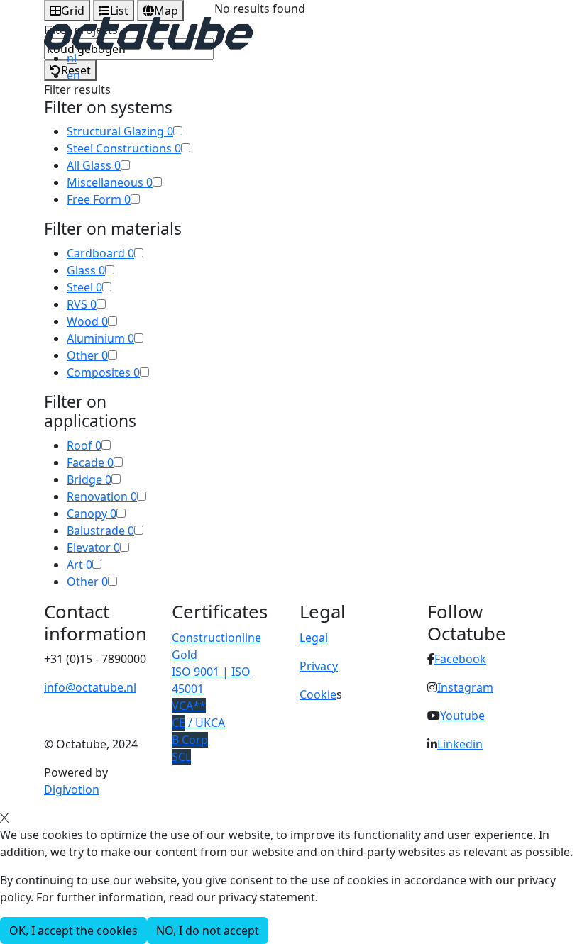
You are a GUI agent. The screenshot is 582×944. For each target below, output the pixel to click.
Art (79, 564)
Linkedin (460, 744)
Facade (90, 462)
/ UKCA (198, 723)
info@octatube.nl (90, 687)
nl (72, 58)
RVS (82, 304)
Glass (86, 270)
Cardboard (100, 253)
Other (87, 355)
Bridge (89, 479)
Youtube (462, 715)
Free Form (99, 199)
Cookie (318, 694)
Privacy (319, 666)
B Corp (190, 740)
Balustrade (100, 530)
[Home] (148, 32)
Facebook (460, 659)
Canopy (91, 513)
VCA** (189, 705)
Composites (103, 372)
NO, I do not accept (207, 930)
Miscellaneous (110, 182)
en (73, 75)
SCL (181, 757)
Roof (84, 445)
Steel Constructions (124, 148)
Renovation (102, 496)
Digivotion (71, 789)
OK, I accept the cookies (73, 930)
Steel (84, 287)
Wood (87, 321)
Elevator (93, 547)
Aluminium (100, 338)
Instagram (465, 687)
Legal (314, 637)
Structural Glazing (120, 131)
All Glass (94, 165)
